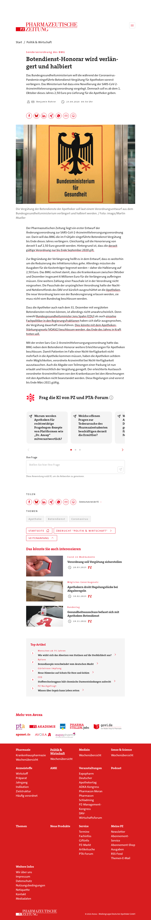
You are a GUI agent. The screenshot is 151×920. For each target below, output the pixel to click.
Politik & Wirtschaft (57, 751)
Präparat (21, 778)
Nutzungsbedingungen (30, 885)
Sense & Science (121, 750)
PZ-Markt (85, 845)
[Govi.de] (107, 727)
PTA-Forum (86, 854)
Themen (21, 826)
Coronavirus (79, 519)
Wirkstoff (22, 774)
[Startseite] (36, 913)
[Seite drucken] (73, 116)
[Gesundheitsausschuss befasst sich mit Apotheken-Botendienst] (44, 616)
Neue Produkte (60, 826)
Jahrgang (22, 782)
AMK (53, 768)
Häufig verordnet (27, 796)
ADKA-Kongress (89, 787)
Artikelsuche (87, 849)
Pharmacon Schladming (86, 798)
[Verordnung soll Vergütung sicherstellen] (44, 566)
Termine (84, 832)
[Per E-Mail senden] (66, 116)
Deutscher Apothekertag (88, 780)
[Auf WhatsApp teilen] (59, 116)
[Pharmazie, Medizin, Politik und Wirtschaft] (47, 26)
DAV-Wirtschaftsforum (90, 815)
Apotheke (35, 519)
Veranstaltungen (90, 768)
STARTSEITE (36, 530)
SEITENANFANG (39, 538)
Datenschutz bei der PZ (89, 502)
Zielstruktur (23, 791)
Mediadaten (23, 899)
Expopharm (86, 774)
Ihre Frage (31, 457)
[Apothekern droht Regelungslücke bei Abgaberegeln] (44, 591)
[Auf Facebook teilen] (29, 116)
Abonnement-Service (120, 838)
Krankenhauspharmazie (31, 755)
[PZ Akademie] (42, 727)
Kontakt (21, 894)
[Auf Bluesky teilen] (36, 116)
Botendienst (56, 519)
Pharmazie (23, 750)
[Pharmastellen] (79, 727)
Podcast (116, 768)
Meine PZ (117, 826)
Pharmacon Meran (90, 791)
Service (84, 826)
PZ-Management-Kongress (90, 807)
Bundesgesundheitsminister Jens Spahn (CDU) (65, 316)
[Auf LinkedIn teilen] (44, 116)
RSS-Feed (117, 854)
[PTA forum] (20, 727)
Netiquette (23, 890)
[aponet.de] (23, 735)
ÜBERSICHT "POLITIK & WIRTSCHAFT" (82, 530)
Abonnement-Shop (123, 845)
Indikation (22, 787)
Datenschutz (24, 881)
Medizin (84, 750)
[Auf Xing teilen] (51, 116)
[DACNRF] (62, 727)
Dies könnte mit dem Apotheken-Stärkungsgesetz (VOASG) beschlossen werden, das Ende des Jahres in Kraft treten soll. (73, 329)
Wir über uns (24, 872)
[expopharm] (66, 735)
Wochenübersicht (27, 760)
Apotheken (113, 290)
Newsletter (118, 832)
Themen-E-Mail (120, 858)
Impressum (23, 876)
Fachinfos (85, 836)
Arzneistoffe (24, 768)
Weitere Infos (25, 867)
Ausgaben (117, 849)
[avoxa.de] (43, 735)
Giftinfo (84, 840)
